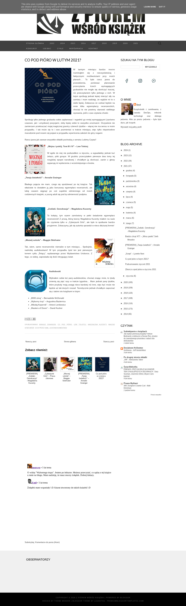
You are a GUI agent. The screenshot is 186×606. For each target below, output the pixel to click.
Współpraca (76, 48)
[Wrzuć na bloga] (28, 319)
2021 (135, 43)
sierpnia (129, 192)
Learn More (150, 7)
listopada (130, 176)
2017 (94, 43)
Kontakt (93, 48)
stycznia (129, 276)
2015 (73, 43)
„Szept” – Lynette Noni (134, 254)
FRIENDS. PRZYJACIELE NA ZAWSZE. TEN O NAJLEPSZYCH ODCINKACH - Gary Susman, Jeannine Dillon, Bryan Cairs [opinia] (141, 372)
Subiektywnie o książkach (135, 331)
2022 (52, 43)
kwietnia (129, 213)
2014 (62, 43)
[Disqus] (69, 423)
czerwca (129, 202)
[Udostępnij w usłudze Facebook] (34, 319)
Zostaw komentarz (58, 328)
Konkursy (31, 48)
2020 (125, 43)
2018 (104, 43)
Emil (47, 328)
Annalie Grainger (47, 324)
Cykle (60, 48)
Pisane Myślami (131, 383)
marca (128, 218)
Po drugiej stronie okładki (135, 357)
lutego (128, 223)
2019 (114, 43)
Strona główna (35, 43)
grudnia (129, 170)
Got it (162, 7)
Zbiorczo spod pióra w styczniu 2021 (140, 269)
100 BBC (47, 48)
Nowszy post (30, 341)
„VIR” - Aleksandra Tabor (133, 360)
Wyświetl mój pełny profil (131, 127)
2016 (83, 43)
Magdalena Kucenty (97, 324)
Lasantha (99, 601)
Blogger (125, 597)
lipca (128, 197)
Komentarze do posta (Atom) (47, 542)
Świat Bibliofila (130, 367)
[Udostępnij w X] (31, 319)
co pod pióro (65, 324)
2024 (126, 150)
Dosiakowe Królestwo (133, 348)
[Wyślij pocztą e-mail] (26, 319)
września (129, 186)
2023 (126, 155)
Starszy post (108, 341)
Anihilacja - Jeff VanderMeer (135, 350)
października (131, 181)
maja (128, 207)
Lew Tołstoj (80, 324)
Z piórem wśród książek (90, 597)
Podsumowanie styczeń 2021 (137, 264)
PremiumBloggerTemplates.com (125, 601)
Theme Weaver (62, 601)
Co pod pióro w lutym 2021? (53, 60)
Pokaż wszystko (156, 394)
